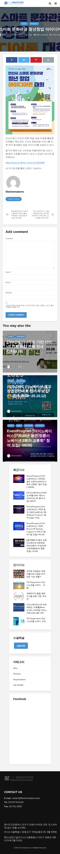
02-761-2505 (15, 806)
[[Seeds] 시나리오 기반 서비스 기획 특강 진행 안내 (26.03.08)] (30, 351)
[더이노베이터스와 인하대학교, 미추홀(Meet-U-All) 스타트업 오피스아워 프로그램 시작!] (18, 607)
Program (34, 24)
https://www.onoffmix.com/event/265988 (25, 163)
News (19, 425)
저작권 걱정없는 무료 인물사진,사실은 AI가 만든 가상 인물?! (36, 574)
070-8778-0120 (15, 802)
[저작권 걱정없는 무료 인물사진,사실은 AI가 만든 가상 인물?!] (18, 574)
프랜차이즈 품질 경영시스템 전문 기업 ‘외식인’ (36, 596)
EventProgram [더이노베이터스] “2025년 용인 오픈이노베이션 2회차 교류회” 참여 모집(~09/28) (37, 481)
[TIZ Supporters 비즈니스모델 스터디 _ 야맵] (18, 585)
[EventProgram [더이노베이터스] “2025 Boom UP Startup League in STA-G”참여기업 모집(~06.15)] (18, 526)
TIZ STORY (39, 425)
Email (8, 282)
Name (8, 272)
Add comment (42, 35)
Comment (9, 238)
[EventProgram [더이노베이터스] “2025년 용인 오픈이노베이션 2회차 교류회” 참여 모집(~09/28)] (30, 440)
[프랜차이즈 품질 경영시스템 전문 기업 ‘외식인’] (18, 596)
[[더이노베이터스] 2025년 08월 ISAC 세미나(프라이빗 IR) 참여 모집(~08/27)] (18, 495)
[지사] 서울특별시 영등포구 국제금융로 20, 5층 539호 (30, 832)
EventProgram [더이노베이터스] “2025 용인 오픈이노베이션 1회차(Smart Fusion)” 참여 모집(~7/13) (36, 512)
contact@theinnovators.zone (26, 798)
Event (24, 24)
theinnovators (16, 367)
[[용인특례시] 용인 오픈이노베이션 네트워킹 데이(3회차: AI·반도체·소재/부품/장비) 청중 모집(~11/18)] (18, 543)
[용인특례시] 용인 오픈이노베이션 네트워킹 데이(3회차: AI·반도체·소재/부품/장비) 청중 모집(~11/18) (37, 545)
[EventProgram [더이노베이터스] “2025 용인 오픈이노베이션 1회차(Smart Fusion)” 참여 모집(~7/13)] (18, 509)
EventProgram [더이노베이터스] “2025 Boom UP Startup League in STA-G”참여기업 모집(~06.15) (36, 529)
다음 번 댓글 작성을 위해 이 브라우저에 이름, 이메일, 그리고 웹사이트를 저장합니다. (30, 306)
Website (9, 293)
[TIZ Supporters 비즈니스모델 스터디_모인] (18, 621)
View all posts (14, 199)
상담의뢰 (21, 646)
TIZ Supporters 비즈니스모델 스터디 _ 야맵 (36, 585)
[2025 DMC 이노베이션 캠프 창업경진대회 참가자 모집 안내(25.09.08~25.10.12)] (30, 396)
